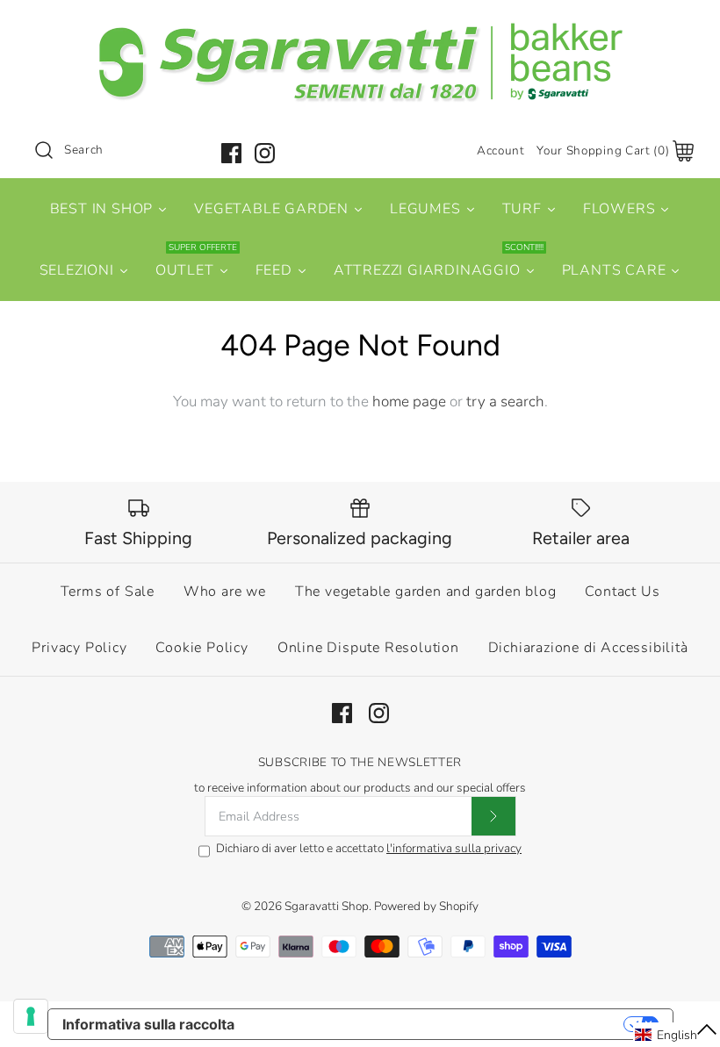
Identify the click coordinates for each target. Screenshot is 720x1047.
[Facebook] (231, 153)
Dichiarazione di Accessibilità (588, 647)
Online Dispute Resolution (368, 647)
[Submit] (493, 816)
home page (409, 401)
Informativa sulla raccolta (148, 1024)
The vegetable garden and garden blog (426, 591)
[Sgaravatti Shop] (360, 29)
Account (501, 150)
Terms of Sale (108, 591)
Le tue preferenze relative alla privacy (437, 1024)
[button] (676, 1034)
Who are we (225, 591)
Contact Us (622, 591)
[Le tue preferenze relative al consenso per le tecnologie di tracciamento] (30, 1016)
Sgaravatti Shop (326, 906)
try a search (505, 401)
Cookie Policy (201, 647)
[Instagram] (265, 153)
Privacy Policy (79, 647)
